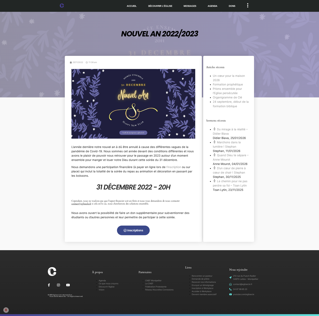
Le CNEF (149, 283)
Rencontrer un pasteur (202, 276)
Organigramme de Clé (227, 97)
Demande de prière (200, 279)
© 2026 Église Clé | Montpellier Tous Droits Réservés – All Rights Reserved (65, 295)
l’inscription (173, 167)
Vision (101, 289)
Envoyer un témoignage (203, 285)
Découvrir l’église (160, 6)
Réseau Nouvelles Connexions (159, 289)
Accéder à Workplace (202, 291)
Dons (232, 6)
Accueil (132, 6)
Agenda (212, 6)
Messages (190, 6)
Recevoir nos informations (204, 282)
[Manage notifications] (6, 310)
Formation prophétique (228, 84)
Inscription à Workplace (202, 288)
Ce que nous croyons (108, 283)
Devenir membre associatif (204, 294)
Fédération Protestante (155, 286)
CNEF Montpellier (153, 280)
